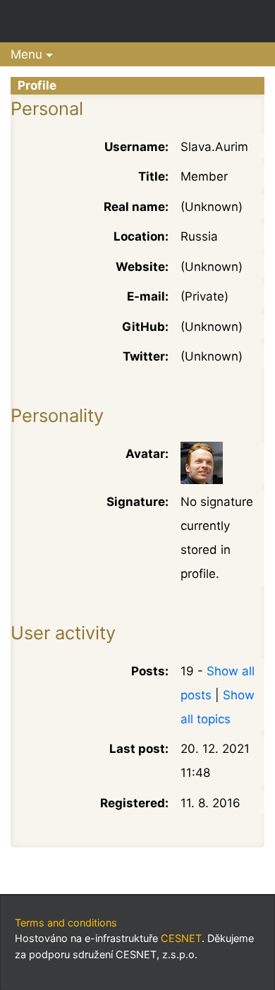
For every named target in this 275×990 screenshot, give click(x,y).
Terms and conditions (66, 923)
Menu (26, 54)
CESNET (181, 938)
